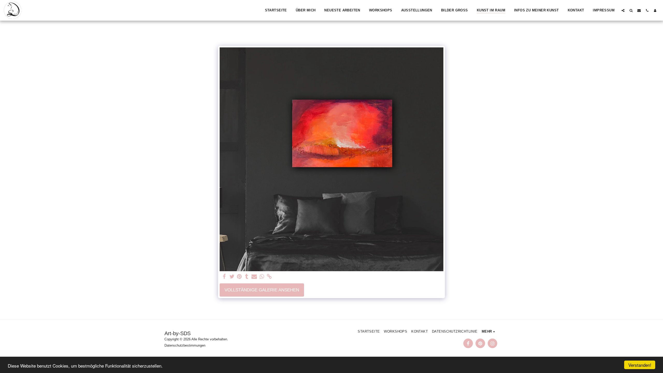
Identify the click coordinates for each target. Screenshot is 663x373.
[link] (269, 276)
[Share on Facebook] (224, 276)
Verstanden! (639, 365)
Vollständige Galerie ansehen (262, 290)
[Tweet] (232, 276)
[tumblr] (247, 276)
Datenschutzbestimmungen (184, 345)
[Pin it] (239, 276)
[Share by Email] (254, 276)
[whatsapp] (261, 276)
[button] (623, 10)
